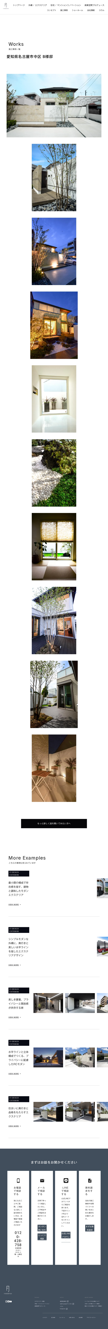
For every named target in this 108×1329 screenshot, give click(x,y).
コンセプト (51, 10)
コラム (101, 10)
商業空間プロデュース (94, 5)
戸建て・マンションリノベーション (42, 1304)
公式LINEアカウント (66, 1237)
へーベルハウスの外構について (92, 1301)
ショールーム (77, 10)
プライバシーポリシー (91, 1317)
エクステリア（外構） (40, 1301)
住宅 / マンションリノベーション (66, 5)
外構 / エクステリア (37, 5)
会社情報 (91, 10)
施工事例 (64, 10)
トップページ (19, 5)
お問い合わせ (72, 1317)
